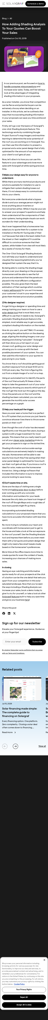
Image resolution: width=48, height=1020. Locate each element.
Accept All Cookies (24, 1005)
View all (42, 746)
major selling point (12, 290)
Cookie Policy (19, 984)
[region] (24, 983)
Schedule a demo (35, 4)
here (27, 600)
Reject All (24, 997)
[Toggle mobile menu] (3, 3)
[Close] (44, 960)
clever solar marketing (24, 440)
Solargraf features (10, 597)
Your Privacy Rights (24, 989)
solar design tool (10, 313)
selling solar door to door (24, 490)
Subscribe (37, 642)
